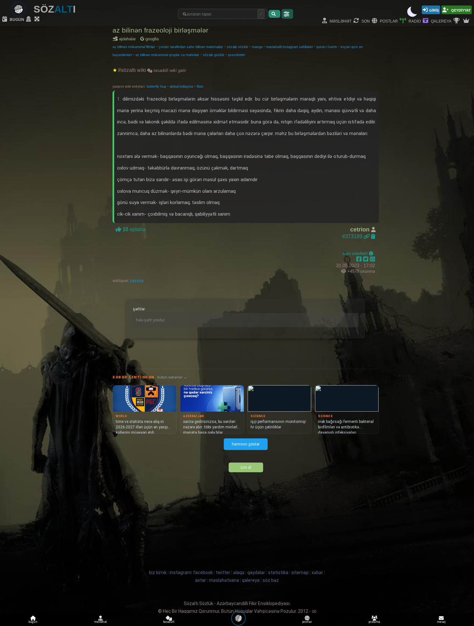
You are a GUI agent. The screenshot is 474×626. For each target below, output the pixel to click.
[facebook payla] (359, 259)
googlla (151, 38)
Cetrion (360, 229)
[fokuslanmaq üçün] (38, 19)
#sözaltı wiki (132, 70)
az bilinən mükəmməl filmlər (134, 47)
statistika (278, 572)
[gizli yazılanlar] (29, 19)
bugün (16, 19)
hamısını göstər (246, 444)
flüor (200, 86)
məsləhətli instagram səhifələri (289, 47)
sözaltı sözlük (237, 47)
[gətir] (274, 14)
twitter (223, 572)
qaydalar (256, 572)
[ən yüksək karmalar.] (467, 20)
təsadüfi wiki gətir (169, 70)
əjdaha (133, 229)
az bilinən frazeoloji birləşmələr (160, 30)
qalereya (440, 21)
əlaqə (238, 572)
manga (257, 47)
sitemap (300, 572)
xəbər (317, 572)
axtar (200, 580)
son (365, 21)
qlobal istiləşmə (182, 86)
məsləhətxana (224, 580)
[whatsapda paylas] (372, 259)
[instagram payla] (366, 259)
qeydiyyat (460, 10)
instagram (180, 572)
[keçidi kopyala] (373, 236)
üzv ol (246, 467)
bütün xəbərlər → (172, 377)
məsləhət (340, 21)
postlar (388, 21)
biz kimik (158, 572)
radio (414, 21)
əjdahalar (128, 38)
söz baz (270, 580)
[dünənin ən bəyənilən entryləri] (457, 20)
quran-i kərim (326, 47)
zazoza (136, 281)
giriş (434, 10)
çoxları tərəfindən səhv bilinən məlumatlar (191, 47)
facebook (203, 572)
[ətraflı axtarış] (287, 14)
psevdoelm (236, 55)
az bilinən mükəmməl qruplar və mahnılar (167, 55)
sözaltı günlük (213, 55)
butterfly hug (157, 86)
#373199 (353, 236)
